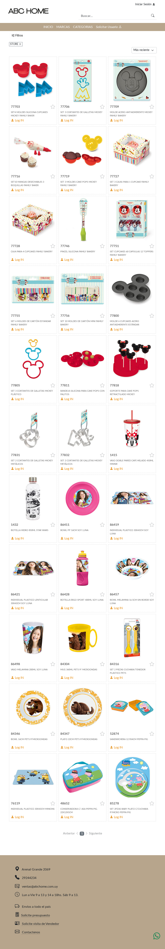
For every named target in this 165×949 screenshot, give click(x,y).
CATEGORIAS (83, 27)
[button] (53, 107)
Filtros (18, 35)
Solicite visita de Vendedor (40, 923)
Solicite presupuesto (35, 915)
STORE (14, 44)
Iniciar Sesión (143, 4)
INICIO (48, 27)
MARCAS (63, 27)
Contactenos (30, 932)
